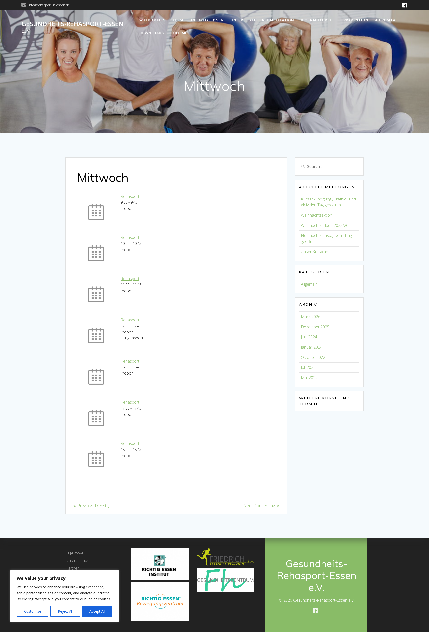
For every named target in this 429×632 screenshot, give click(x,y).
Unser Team (243, 20)
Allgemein (309, 284)
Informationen (207, 20)
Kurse (178, 20)
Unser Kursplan (314, 251)
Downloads (151, 33)
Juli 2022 (308, 367)
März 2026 (310, 316)
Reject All (65, 611)
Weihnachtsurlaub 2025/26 (324, 225)
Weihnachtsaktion (316, 215)
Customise (32, 611)
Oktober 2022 (313, 357)
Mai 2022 (309, 377)
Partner (72, 568)
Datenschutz (77, 560)
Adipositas (386, 20)
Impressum (75, 552)
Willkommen (152, 20)
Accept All (97, 611)
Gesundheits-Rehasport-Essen (72, 27)
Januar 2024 (311, 347)
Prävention (356, 20)
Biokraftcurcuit (319, 20)
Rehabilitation (278, 20)
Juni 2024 (309, 337)
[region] (64, 596)
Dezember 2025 (315, 327)
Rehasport (130, 196)
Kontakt (180, 33)
